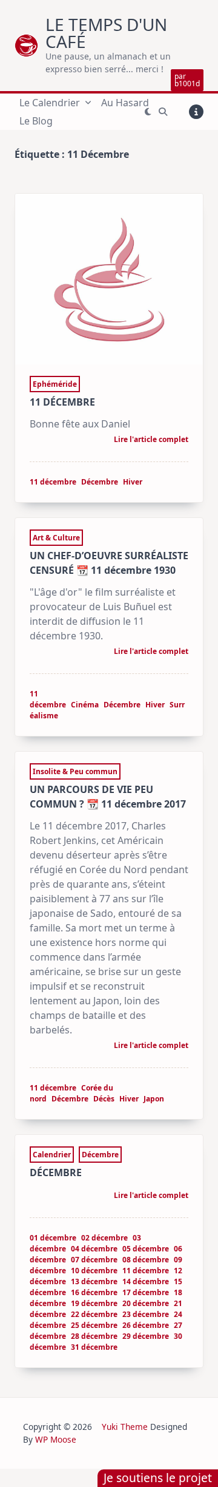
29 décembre (145, 1336)
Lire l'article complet (151, 440)
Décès (103, 1099)
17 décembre (145, 1292)
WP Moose (55, 1439)
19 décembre (94, 1303)
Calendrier (52, 1154)
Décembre (99, 482)
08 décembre (145, 1259)
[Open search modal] (163, 111)
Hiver (132, 482)
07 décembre (94, 1259)
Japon (154, 1099)
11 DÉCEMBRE (62, 402)
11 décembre (53, 482)
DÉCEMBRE (56, 1172)
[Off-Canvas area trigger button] (196, 112)
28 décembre (94, 1336)
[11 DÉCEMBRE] (109, 279)
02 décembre (104, 1238)
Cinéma (85, 704)
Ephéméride (55, 384)
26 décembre (145, 1325)
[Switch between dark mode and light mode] (148, 111)
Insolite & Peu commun (75, 771)
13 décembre (94, 1281)
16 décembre (94, 1292)
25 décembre (94, 1325)
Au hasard (125, 102)
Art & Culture (56, 538)
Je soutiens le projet (158, 1477)
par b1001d (187, 80)
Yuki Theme (125, 1426)
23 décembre (145, 1314)
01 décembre (53, 1238)
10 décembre (94, 1270)
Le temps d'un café (106, 33)
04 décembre (94, 1249)
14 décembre (145, 1281)
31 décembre (94, 1347)
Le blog (36, 121)
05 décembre (145, 1249)
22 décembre (94, 1314)
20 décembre (145, 1303)
